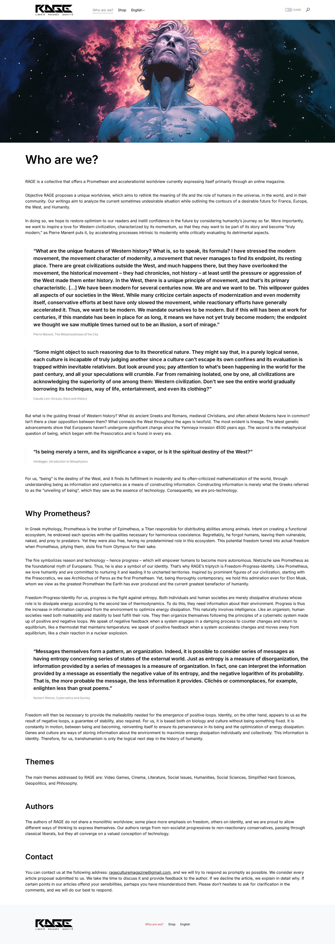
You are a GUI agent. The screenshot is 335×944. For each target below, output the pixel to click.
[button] (292, 10)
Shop (171, 924)
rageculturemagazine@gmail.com (140, 872)
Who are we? (154, 924)
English (185, 924)
